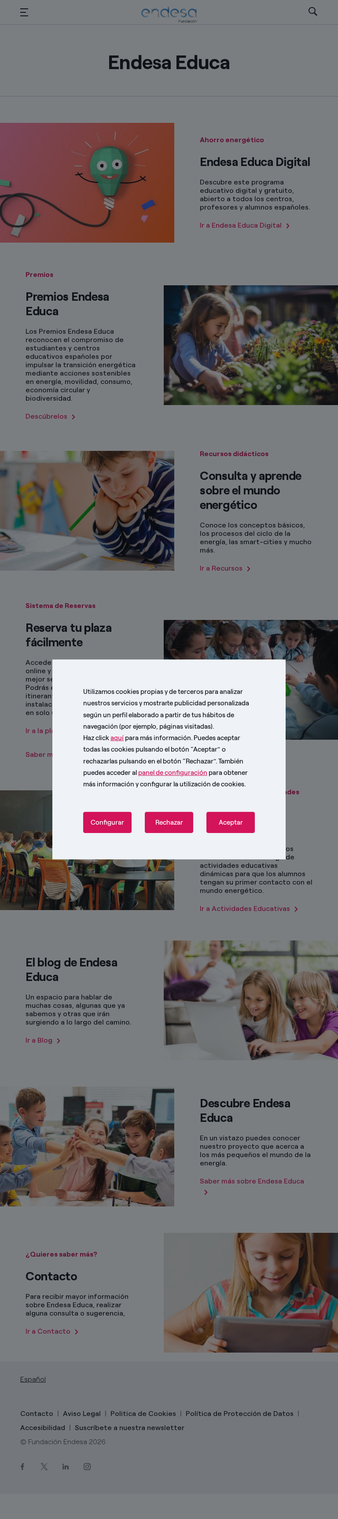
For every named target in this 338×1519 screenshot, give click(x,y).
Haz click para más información (137, 738)
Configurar (107, 822)
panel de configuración (172, 773)
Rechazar (169, 822)
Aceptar (231, 822)
